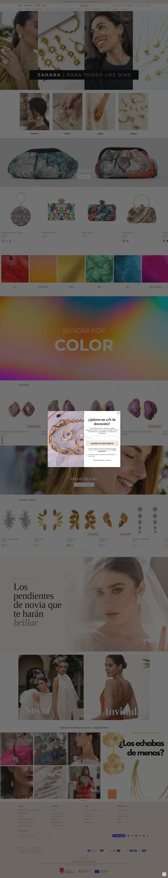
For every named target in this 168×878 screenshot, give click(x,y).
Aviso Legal (108, 460)
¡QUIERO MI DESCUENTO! (102, 444)
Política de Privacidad (98, 460)
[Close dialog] (118, 413)
